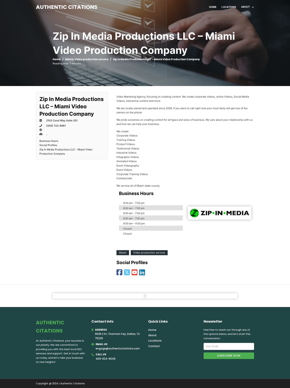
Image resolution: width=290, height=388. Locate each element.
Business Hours (48, 141)
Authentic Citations (66, 7)
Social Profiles (48, 145)
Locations (229, 7)
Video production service (91, 59)
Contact (154, 346)
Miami (69, 59)
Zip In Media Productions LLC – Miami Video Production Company (65, 151)
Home (212, 7)
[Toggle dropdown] (253, 7)
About (152, 335)
